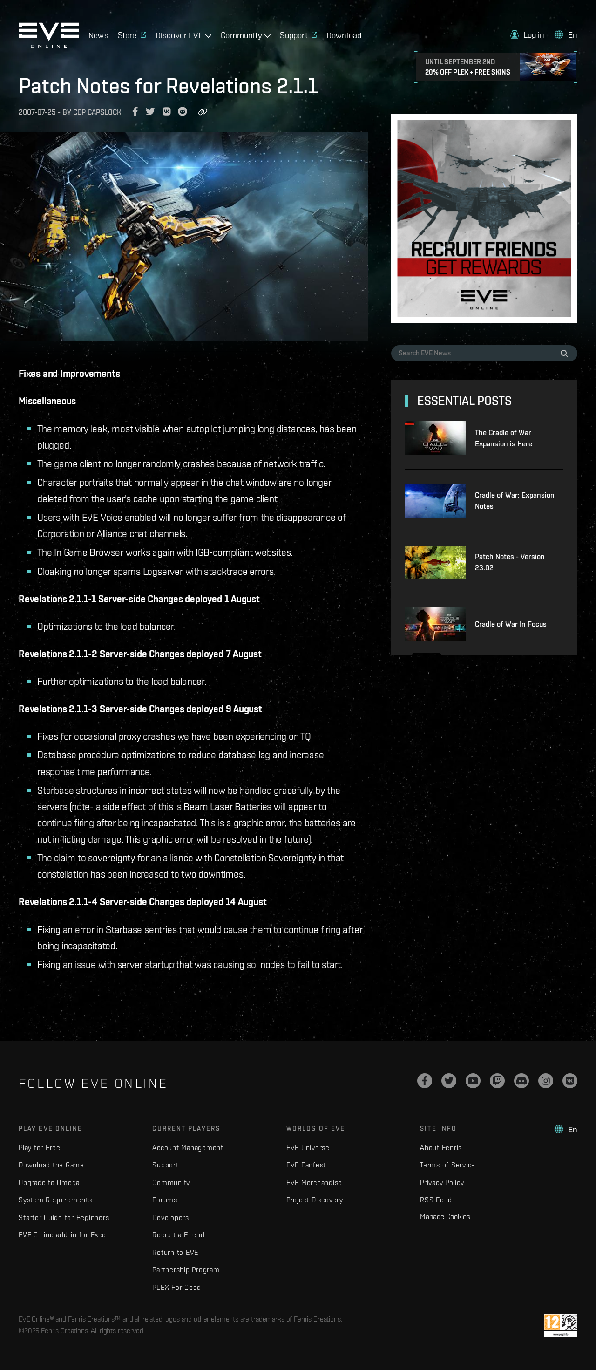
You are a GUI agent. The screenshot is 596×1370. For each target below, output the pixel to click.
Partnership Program (185, 1270)
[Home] (49, 45)
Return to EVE (175, 1252)
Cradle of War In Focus (511, 624)
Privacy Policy (442, 1182)
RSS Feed (436, 1200)
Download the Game (51, 1165)
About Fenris (441, 1148)
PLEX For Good (176, 1287)
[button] (527, 34)
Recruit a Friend (178, 1235)
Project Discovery (314, 1200)
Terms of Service (447, 1165)
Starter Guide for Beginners (64, 1217)
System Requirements (55, 1200)
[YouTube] (473, 1080)
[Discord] (521, 1080)
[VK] (569, 1080)
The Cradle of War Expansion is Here (503, 438)
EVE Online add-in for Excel (63, 1235)
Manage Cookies (445, 1216)
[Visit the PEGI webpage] (560, 1325)
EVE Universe (308, 1148)
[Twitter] (448, 1080)
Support (165, 1165)
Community (171, 1182)
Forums (164, 1200)
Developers (170, 1217)
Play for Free (40, 1148)
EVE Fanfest (306, 1165)
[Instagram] (545, 1080)
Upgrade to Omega (49, 1182)
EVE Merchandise (314, 1182)
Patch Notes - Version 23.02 (510, 562)
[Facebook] (424, 1080)
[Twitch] (497, 1080)
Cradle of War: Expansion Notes (515, 501)
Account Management (188, 1148)
